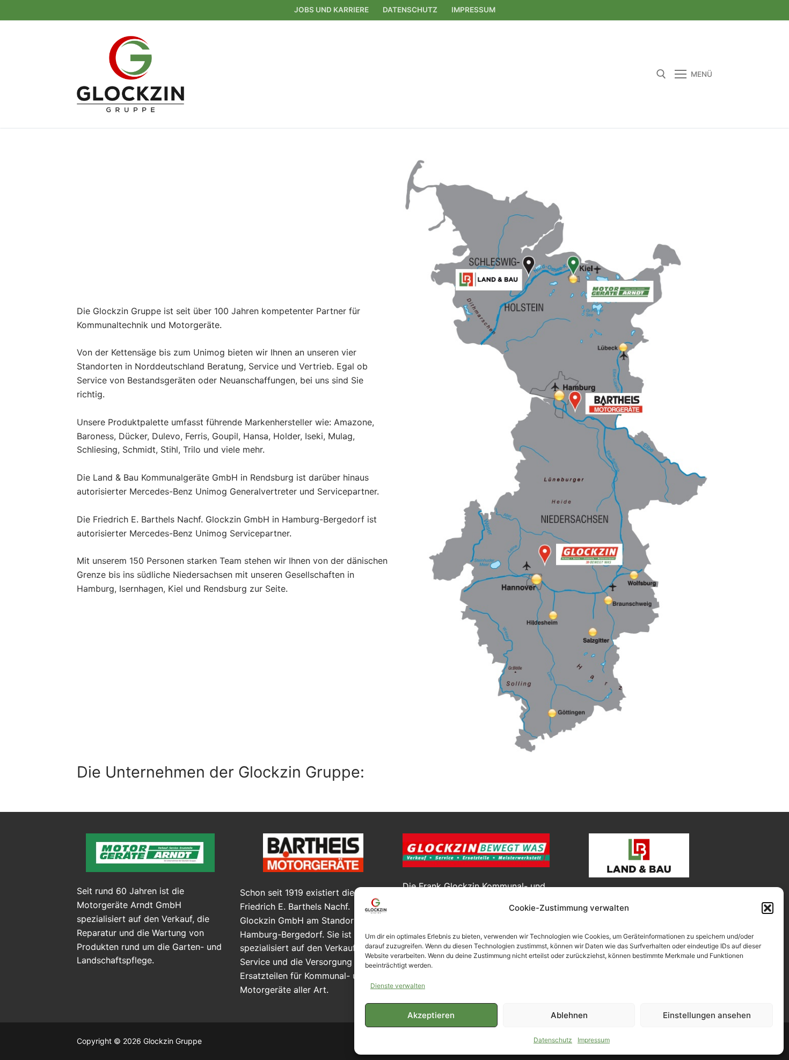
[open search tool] (661, 74)
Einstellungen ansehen (707, 1015)
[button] (767, 908)
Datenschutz (553, 1040)
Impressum (594, 1040)
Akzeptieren (431, 1015)
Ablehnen (569, 1015)
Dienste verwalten (397, 986)
